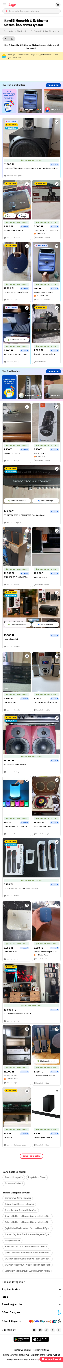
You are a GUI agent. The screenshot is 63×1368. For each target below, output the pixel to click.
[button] (4, 5)
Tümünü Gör (53, 85)
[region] (32, 101)
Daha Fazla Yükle (31, 1156)
